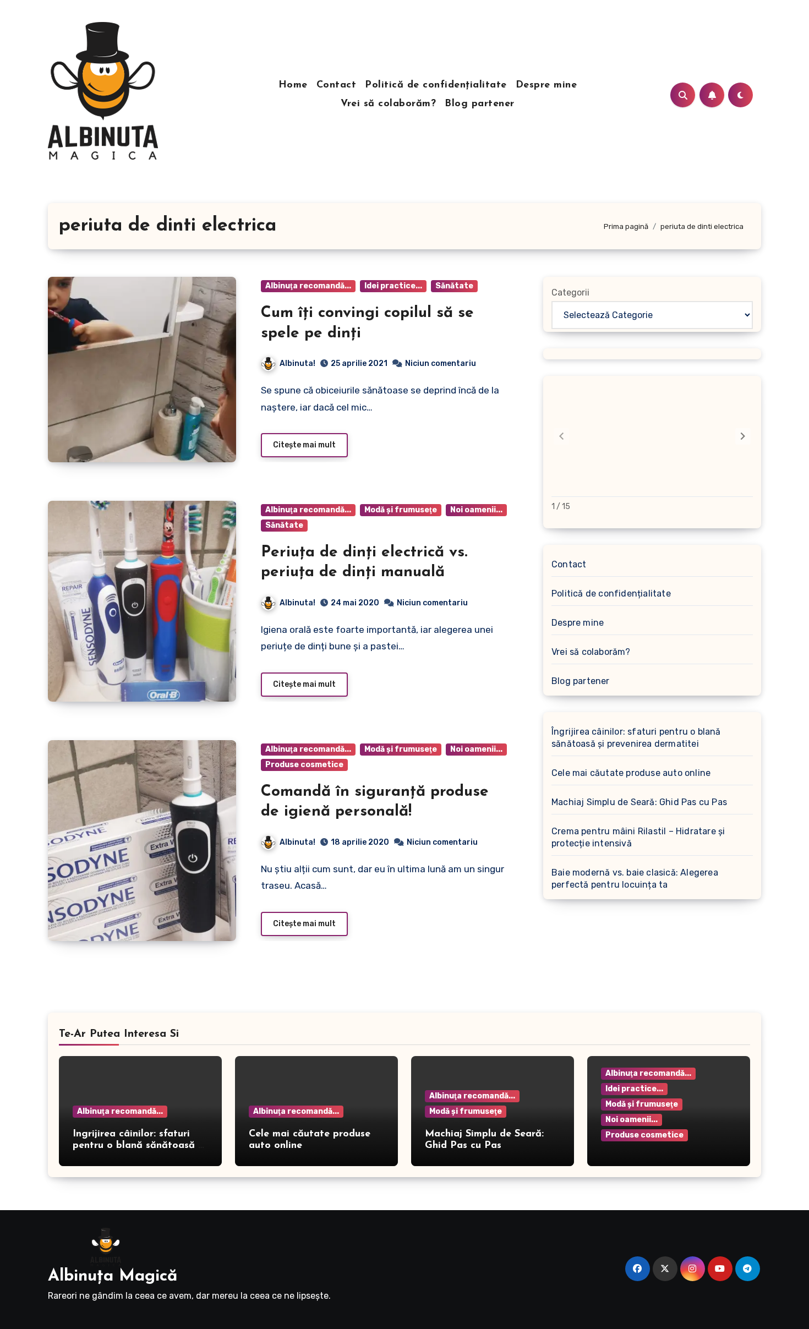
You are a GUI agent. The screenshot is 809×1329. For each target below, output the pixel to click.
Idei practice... (393, 286)
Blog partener (480, 104)
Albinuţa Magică (112, 1276)
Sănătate (454, 286)
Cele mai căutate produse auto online (630, 773)
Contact (336, 85)
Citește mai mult (304, 445)
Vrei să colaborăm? (388, 104)
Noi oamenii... (476, 510)
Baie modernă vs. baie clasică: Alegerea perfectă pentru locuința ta (634, 878)
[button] (743, 436)
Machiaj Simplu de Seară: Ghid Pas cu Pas (639, 802)
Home (293, 85)
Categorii (570, 292)
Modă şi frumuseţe (400, 510)
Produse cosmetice (304, 764)
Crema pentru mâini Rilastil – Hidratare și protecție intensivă (638, 837)
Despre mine (546, 85)
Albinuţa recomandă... (308, 286)
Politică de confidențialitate (436, 85)
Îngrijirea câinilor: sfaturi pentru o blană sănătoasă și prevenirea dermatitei (636, 737)
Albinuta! (297, 363)
